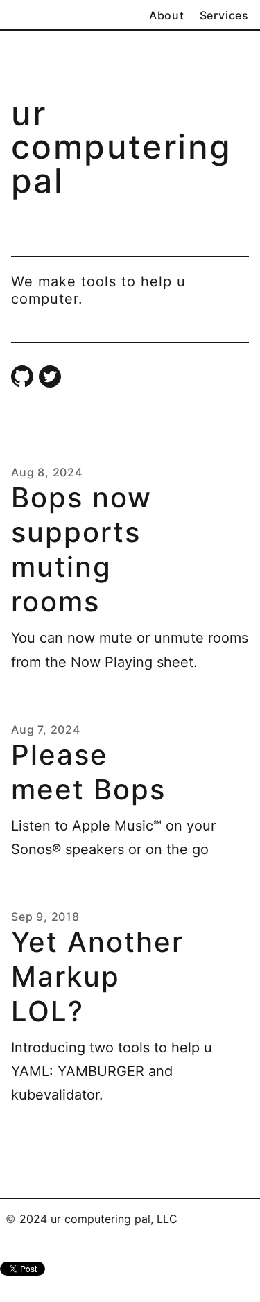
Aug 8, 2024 (47, 472)
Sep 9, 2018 (45, 916)
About (166, 15)
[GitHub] (22, 377)
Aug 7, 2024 (45, 729)
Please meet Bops (88, 772)
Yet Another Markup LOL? (97, 976)
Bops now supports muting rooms (81, 549)
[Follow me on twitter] (50, 377)
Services (224, 15)
